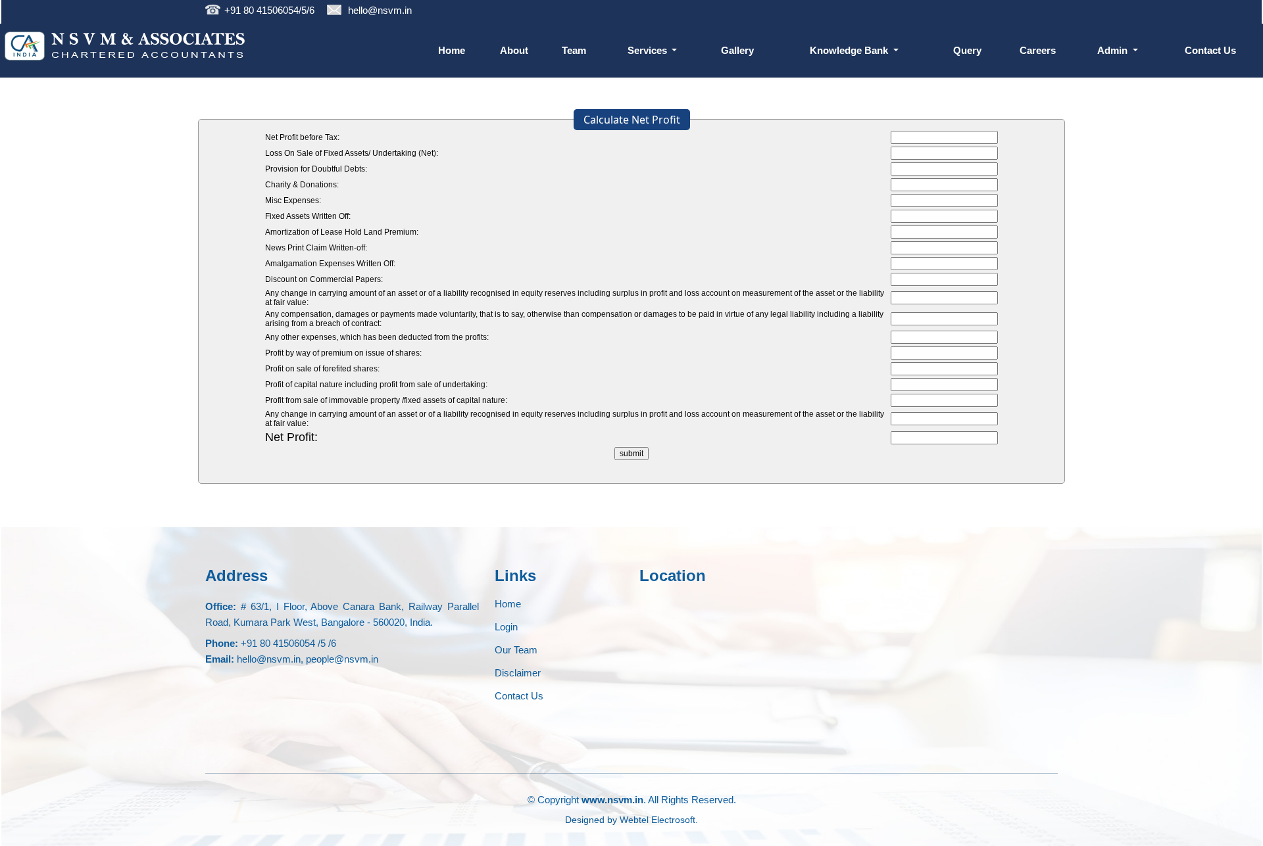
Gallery (737, 50)
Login (506, 627)
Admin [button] (1113, 50)
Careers (1038, 50)
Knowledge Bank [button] (850, 50)
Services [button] (649, 50)
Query (967, 50)
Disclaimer (518, 673)
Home (451, 50)
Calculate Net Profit (631, 119)
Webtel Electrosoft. (659, 819)
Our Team (516, 650)
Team (574, 50)
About (514, 50)
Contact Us (1210, 50)
